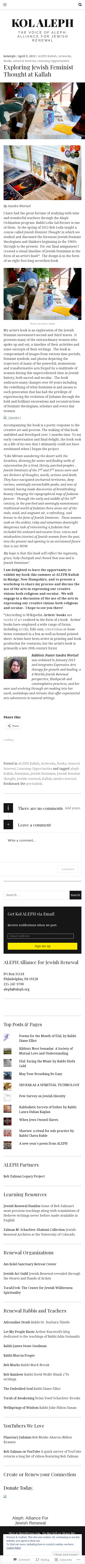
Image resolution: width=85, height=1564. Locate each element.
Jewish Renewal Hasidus (22, 1206)
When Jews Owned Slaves (38, 1120)
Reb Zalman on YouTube (22, 1451)
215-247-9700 (14, 984)
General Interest (24, 60)
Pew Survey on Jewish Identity (42, 1096)
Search (79, 4)
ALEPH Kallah (47, 56)
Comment (67, 869)
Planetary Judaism (17, 1437)
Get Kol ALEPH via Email (31, 913)
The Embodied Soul (18, 1389)
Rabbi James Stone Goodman (25, 1346)
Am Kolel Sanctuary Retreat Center (30, 1264)
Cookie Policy (13, 1548)
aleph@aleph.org (16, 989)
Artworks (64, 56)
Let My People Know (19, 1332)
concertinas (53, 629)
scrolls (23, 629)
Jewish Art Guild (16, 1274)
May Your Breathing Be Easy (40, 1074)
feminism (22, 773)
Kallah (47, 779)
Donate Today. (18, 1488)
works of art (13, 620)
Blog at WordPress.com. (25, 1533)
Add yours (72, 808)
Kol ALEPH (42, 22)
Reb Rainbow (13, 1374)
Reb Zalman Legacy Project (24, 1176)
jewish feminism (42, 773)
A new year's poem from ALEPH (43, 1143)
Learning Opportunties (53, 60)
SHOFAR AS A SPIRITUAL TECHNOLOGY (49, 1085)
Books (7, 60)
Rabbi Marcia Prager (19, 1355)
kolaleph (10, 56)
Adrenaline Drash (17, 1322)
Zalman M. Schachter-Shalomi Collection (34, 1230)
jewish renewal (28, 779)
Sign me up (42, 946)
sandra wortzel (64, 779)
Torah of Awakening (19, 1398)
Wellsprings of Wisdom (21, 1408)
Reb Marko (12, 1365)
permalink (34, 784)
